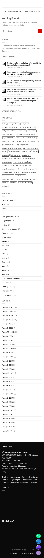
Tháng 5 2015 (7, 418)
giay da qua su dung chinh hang (27, 138)
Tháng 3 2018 (7, 369)
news (4, 250)
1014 (3, 204)
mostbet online (20, 176)
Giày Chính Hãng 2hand (31, 148)
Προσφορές (6, 186)
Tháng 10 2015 (7, 414)
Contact (30, 550)
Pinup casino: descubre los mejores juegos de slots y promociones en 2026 (24, 73)
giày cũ (4, 151)
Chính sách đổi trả (29, 480)
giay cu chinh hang (8, 138)
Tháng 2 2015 (7, 427)
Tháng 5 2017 (7, 385)
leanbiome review (7, 176)
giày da (35, 151)
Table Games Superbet (11, 278)
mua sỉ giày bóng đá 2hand (11, 179)
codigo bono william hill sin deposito (14, 131)
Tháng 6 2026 (7, 316)
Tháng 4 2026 (7, 324)
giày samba (17, 158)
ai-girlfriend (6, 221)
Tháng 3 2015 (7, 422)
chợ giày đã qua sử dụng (27, 127)
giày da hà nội (15, 155)
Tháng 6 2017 (7, 381)
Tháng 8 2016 (7, 398)
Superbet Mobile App (25, 183)
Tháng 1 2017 (7, 390)
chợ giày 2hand (14, 124)
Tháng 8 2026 (7, 307)
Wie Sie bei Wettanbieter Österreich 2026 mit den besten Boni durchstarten (24, 91)
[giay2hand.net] (22, 4)
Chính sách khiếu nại (29, 477)
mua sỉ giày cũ (26, 179)
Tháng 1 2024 (7, 344)
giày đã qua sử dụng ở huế (10, 172)
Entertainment (7, 233)
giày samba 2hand (29, 158)
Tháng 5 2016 (7, 402)
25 (3, 208)
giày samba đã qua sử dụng (23, 162)
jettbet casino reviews (29, 172)
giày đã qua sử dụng (8, 169)
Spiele (4, 266)
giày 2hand (5, 141)
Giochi (4, 245)
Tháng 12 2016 (7, 394)
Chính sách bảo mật (29, 482)
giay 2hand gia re (7, 134)
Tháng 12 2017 (7, 373)
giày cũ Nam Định (14, 151)
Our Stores (16, 550)
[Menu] (3, 3)
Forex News (6, 237)
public (4, 254)
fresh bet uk (32, 131)
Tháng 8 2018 (7, 365)
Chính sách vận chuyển (11, 480)
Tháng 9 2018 (7, 361)
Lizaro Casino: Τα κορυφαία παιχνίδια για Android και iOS (24, 82)
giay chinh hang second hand (25, 134)
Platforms (36, 179)
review (4, 258)
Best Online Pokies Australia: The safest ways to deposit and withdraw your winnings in (23, 101)
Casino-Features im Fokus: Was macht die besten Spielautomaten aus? (24, 64)
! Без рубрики (7, 200)
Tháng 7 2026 (7, 311)
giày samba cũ (7, 162)
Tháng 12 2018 (7, 357)
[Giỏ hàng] (41, 3)
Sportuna (13, 183)
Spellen (4, 262)
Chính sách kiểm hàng (10, 482)
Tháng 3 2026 (7, 328)
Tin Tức (5, 282)
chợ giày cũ (25, 124)
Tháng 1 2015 (7, 431)
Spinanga (5, 183)
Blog (24, 550)
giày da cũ (5, 155)
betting (4, 124)
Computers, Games (9, 229)
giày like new (26, 155)
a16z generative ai (9, 217)
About (8, 550)
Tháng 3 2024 (7, 340)
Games (4, 241)
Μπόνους (5, 291)
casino (4, 225)
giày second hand (8, 165)
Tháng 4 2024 (7, 336)
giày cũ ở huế (26, 151)
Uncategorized (8, 287)
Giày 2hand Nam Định (19, 141)
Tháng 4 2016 (7, 406)
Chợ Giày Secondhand (9, 127)
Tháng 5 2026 (7, 320)
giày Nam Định (7, 158)
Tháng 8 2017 (7, 377)
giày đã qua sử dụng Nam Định (27, 169)
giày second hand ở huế (23, 165)
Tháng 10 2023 (8, 348)
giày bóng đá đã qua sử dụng (11, 148)
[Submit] (40, 31)
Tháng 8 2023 (7, 353)
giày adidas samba (8, 144)
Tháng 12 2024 (8, 332)
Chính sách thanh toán (11, 477)
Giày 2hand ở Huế (33, 141)
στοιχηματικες (7, 295)
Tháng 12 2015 (7, 410)
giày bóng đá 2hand (22, 144)
